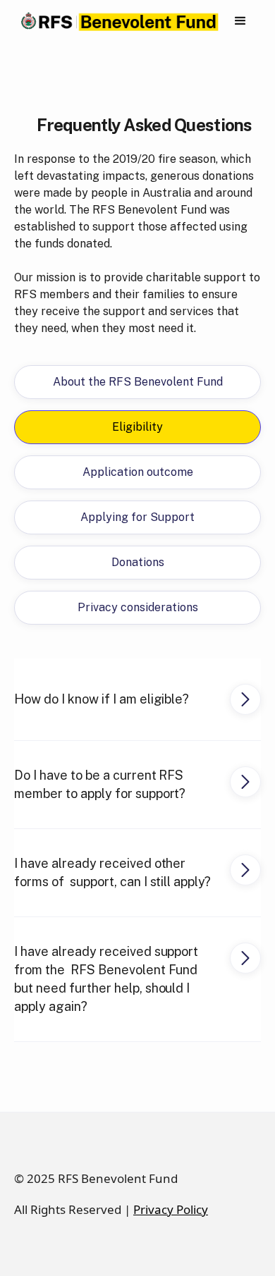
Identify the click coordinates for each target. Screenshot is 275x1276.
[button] (240, 21)
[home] (116, 21)
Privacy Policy (170, 1209)
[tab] (137, 382)
